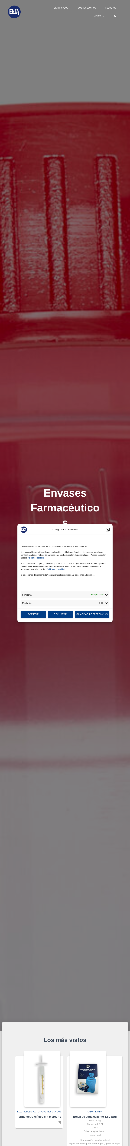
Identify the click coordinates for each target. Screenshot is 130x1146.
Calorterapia (95, 1112)
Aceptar (33, 614)
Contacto (99, 16)
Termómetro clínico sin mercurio (39, 1116)
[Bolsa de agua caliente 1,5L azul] (88, 1079)
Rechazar (60, 614)
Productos (110, 8)
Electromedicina (26, 1112)
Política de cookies (36, 558)
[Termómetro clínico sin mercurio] (42, 1079)
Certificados (61, 8)
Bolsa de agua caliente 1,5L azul (95, 1116)
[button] (107, 529)
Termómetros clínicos (49, 1112)
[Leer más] (59, 1122)
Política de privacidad (55, 569)
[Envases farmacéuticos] (14, 12)
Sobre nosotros (87, 8)
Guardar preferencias (92, 614)
